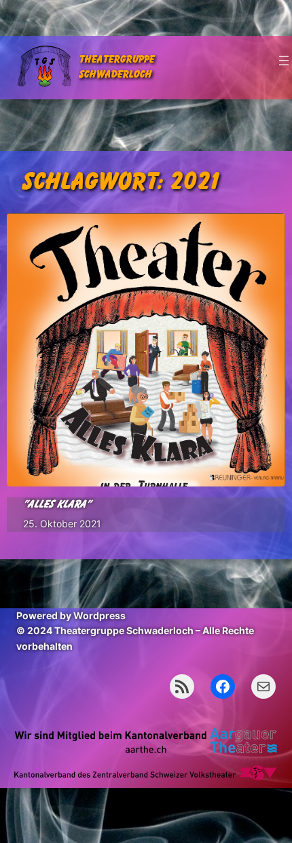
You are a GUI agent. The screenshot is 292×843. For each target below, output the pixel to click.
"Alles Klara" (57, 504)
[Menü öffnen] (284, 60)
